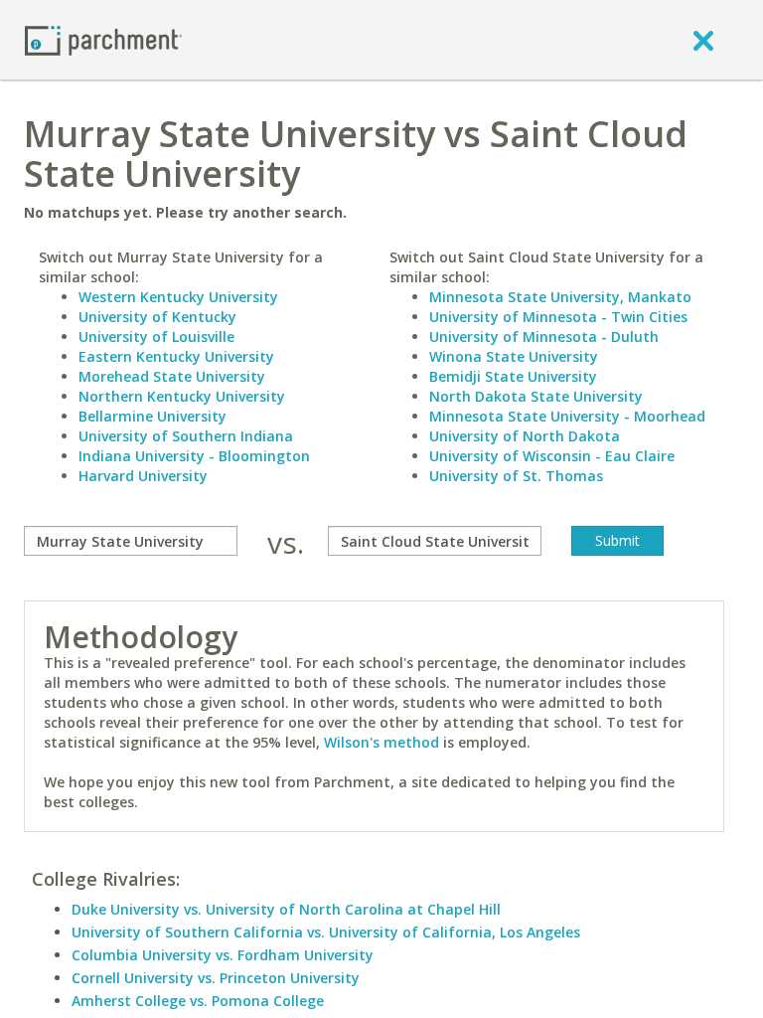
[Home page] (103, 39)
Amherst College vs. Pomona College (198, 1000)
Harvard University (143, 475)
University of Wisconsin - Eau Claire (552, 455)
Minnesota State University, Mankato (560, 296)
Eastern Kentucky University (176, 356)
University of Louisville (156, 336)
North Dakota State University (536, 396)
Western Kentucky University (178, 296)
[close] (703, 40)
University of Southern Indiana (185, 435)
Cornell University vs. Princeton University (216, 977)
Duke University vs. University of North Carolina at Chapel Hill (286, 909)
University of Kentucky (157, 316)
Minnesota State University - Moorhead (567, 416)
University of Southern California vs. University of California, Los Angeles (326, 932)
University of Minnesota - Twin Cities (558, 316)
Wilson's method (381, 742)
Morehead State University (171, 376)
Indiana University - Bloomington (194, 455)
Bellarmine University (152, 416)
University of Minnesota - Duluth (544, 336)
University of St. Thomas (516, 475)
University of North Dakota (524, 435)
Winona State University (513, 356)
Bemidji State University (513, 376)
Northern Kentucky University (181, 396)
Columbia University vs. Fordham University (223, 954)
